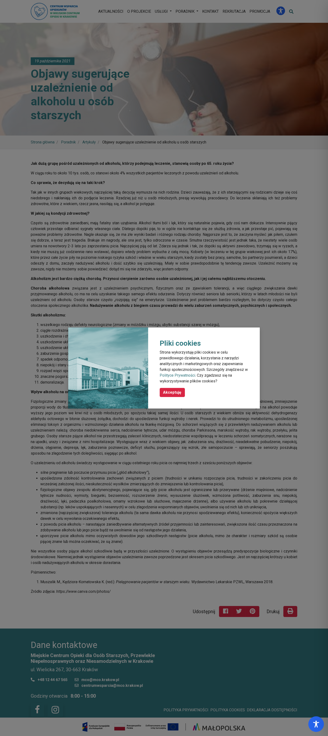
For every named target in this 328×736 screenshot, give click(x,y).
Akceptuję (172, 392)
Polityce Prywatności (177, 375)
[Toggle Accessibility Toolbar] (316, 724)
